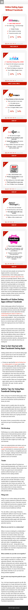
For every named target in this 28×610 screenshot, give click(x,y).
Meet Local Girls (14, 83)
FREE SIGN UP (14, 46)
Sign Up (14, 120)
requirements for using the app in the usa (12, 276)
